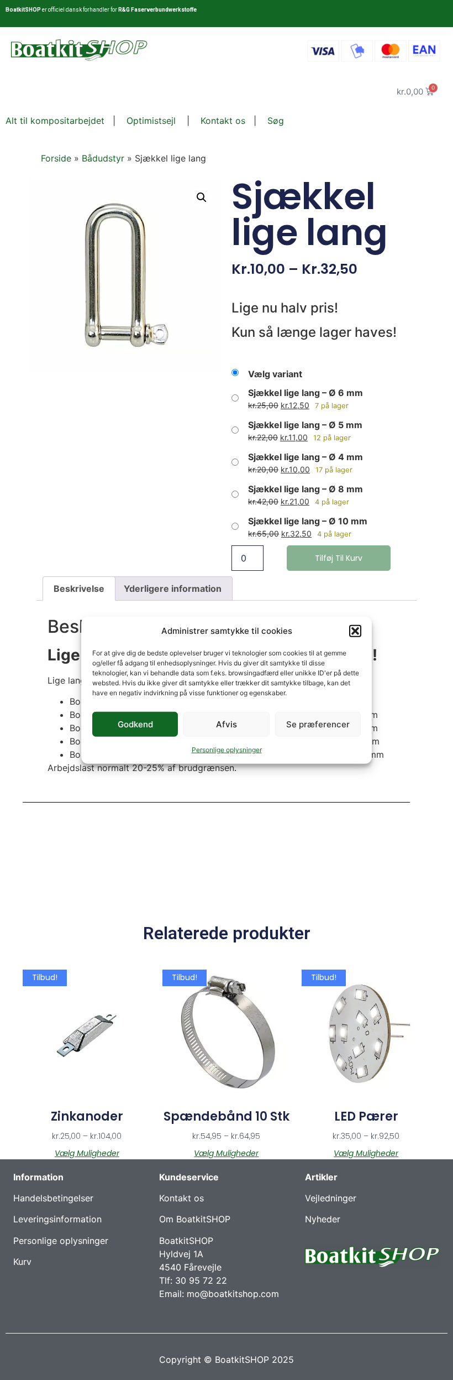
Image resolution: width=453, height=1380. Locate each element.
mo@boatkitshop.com (233, 1293)
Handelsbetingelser (53, 1198)
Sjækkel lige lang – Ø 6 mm (305, 392)
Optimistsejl (150, 120)
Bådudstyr (103, 158)
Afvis (226, 723)
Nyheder (322, 1219)
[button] (355, 631)
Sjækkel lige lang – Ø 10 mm (307, 521)
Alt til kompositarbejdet (55, 120)
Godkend (135, 723)
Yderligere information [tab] (173, 588)
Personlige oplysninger (227, 750)
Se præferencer (318, 723)
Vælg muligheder (87, 1153)
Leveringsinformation (57, 1219)
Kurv (22, 1261)
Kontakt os (221, 120)
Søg (275, 120)
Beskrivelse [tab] (79, 588)
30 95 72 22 (201, 1280)
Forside (56, 158)
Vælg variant (275, 373)
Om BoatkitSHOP (194, 1219)
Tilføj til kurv (338, 558)
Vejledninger (330, 1198)
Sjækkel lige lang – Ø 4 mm (305, 456)
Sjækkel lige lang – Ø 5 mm (305, 424)
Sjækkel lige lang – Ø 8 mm (305, 489)
